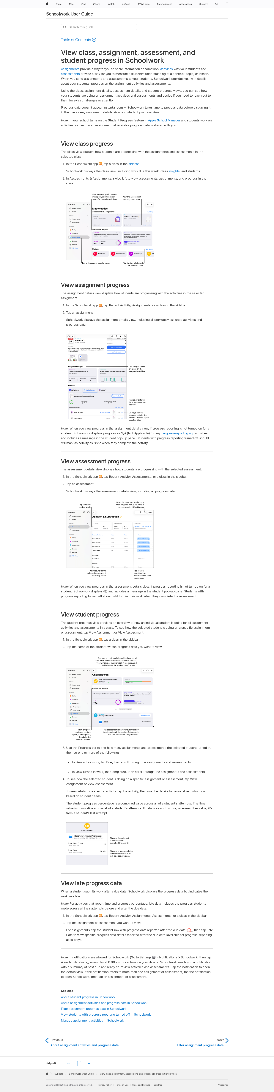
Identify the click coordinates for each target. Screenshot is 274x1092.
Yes (68, 1063)
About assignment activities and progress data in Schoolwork (104, 1003)
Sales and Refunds (141, 1085)
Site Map (158, 1085)
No (89, 1063)
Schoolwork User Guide (69, 14)
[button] (217, 4)
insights (174, 171)
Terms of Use (122, 1085)
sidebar (133, 164)
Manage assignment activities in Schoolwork (92, 1020)
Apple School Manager (164, 120)
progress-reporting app (177, 433)
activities (166, 69)
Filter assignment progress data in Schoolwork (94, 1009)
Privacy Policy (105, 1085)
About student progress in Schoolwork (88, 997)
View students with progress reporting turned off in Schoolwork (106, 1014)
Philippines (223, 1085)
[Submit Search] (65, 27)
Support (58, 1074)
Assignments (70, 69)
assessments (70, 74)
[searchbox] (99, 27)
